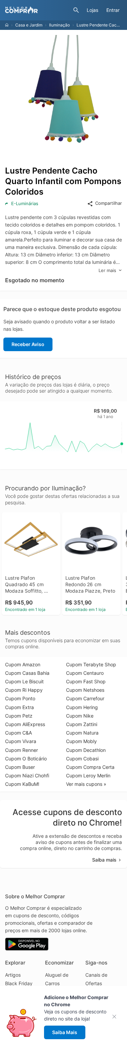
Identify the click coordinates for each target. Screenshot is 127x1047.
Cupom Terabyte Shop (91, 664)
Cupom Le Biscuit (24, 681)
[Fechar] (116, 1016)
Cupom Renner (21, 750)
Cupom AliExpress (25, 724)
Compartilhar (108, 203)
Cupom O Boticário (26, 758)
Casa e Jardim (28, 25)
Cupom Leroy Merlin (88, 775)
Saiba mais (104, 860)
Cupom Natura (82, 733)
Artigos (13, 975)
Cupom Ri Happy (24, 690)
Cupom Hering (82, 707)
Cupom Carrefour (85, 698)
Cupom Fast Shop (86, 681)
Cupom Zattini (81, 724)
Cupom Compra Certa (90, 767)
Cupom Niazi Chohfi (27, 775)
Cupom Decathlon (86, 750)
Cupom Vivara (20, 741)
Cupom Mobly (81, 741)
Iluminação (59, 25)
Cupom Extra (19, 707)
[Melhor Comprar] (37, 10)
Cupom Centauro (85, 673)
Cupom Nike (79, 716)
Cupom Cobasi (82, 758)
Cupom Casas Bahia (27, 673)
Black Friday (19, 983)
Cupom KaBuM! (22, 784)
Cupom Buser (20, 767)
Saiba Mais (64, 1032)
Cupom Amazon (22, 664)
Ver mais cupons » (86, 784)
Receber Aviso (28, 344)
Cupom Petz (19, 716)
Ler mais (107, 270)
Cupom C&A (18, 733)
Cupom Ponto (20, 698)
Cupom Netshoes (85, 690)
